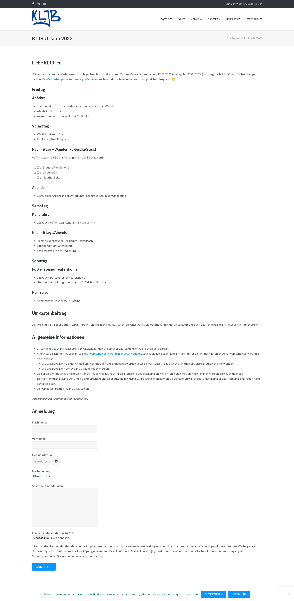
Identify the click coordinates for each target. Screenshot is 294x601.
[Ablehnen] (289, 594)
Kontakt (212, 18)
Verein (195, 18)
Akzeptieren (214, 594)
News (181, 18)
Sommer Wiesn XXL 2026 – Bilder (244, 3)
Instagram (38, 4)
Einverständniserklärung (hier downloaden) (113, 353)
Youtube (44, 4)
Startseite (166, 18)
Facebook (33, 4)
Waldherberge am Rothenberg (65, 79)
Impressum (233, 18)
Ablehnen (239, 594)
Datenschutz (254, 18)
